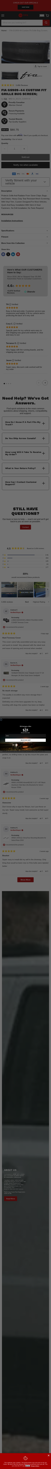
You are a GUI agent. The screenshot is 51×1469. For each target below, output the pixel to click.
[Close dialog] (1, 720)
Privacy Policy (35, 1466)
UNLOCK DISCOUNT (25, 740)
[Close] (48, 1455)
